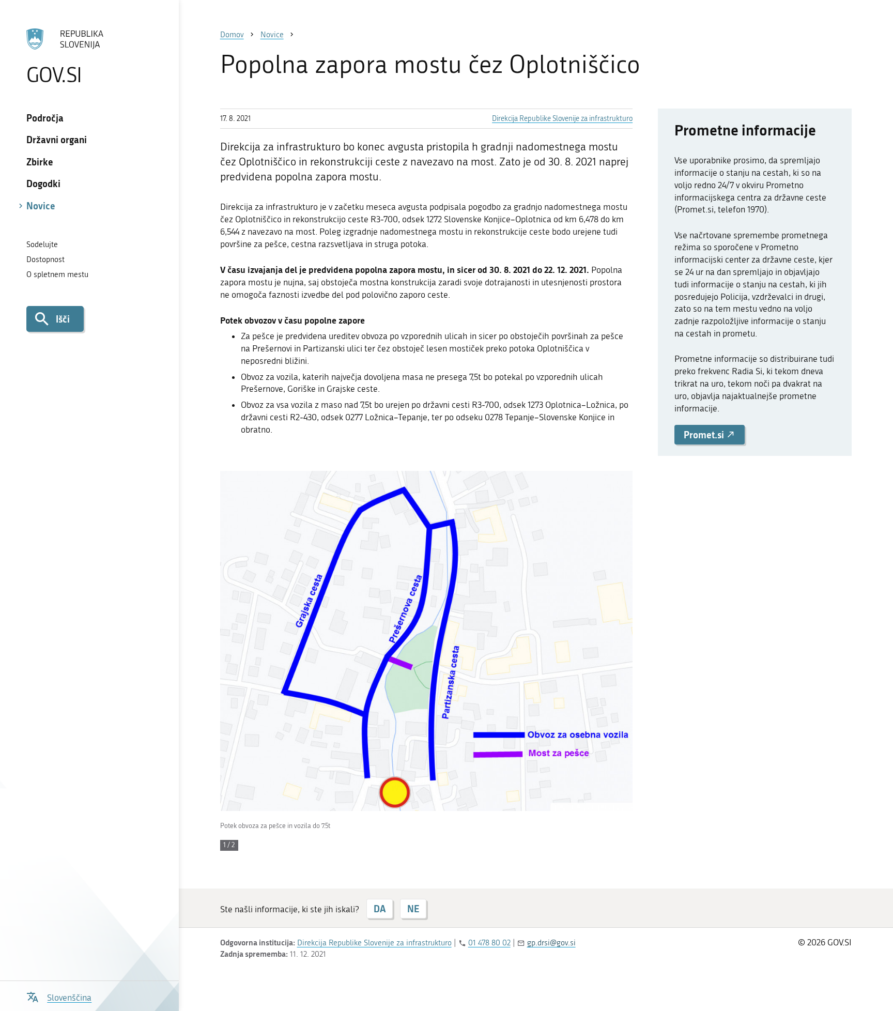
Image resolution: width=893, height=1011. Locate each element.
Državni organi (56, 139)
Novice (40, 205)
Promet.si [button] (705, 434)
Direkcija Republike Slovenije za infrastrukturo (562, 118)
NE (413, 908)
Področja (45, 118)
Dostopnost (45, 259)
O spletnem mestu (57, 274)
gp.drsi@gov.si (551, 942)
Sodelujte (42, 244)
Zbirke (39, 161)
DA (380, 908)
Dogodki (43, 183)
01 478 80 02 (489, 942)
